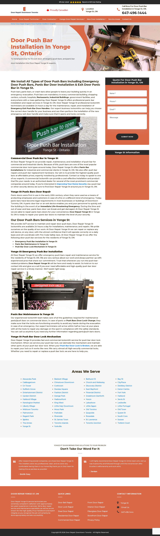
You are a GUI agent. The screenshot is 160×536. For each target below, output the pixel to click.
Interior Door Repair (96, 507)
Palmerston (28, 413)
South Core (122, 416)
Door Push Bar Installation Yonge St (43, 24)
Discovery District (93, 386)
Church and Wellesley (95, 382)
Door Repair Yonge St (23, 24)
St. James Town (61, 420)
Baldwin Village (61, 379)
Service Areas (114, 19)
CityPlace (122, 382)
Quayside (90, 413)
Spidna (26, 420)
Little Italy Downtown (63, 406)
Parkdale (58, 413)
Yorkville (58, 426)
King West (58, 403)
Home (14, 19)
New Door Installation (96, 19)
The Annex (27, 423)
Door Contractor (49, 19)
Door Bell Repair (65, 503)
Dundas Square (61, 389)
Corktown (58, 386)
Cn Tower (27, 386)
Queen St (122, 413)
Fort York (122, 393)
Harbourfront (60, 399)
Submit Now (127, 137)
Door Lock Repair (65, 507)
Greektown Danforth (95, 396)
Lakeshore (90, 403)
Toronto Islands (61, 423)
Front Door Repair (95, 503)
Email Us (125, 507)
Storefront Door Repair (98, 516)
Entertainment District (32, 393)
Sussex (121, 420)
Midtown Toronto (30, 409)
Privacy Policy (94, 520)
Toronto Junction (93, 423)
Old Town (122, 409)
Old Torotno (91, 409)
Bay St (120, 379)
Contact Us (126, 19)
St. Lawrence (91, 420)
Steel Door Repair (66, 511)
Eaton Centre (123, 389)
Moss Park (59, 409)
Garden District (29, 396)
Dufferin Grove (29, 389)
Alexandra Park (29, 379)
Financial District (93, 393)
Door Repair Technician (29, 19)
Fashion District (61, 393)
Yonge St (26, 426)
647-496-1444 (134, 13)
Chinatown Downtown (64, 382)
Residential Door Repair (68, 516)
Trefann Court (124, 423)
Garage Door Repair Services (71, 19)
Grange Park (59, 396)
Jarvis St (121, 399)
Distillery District (125, 386)
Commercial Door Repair (69, 520)
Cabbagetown (29, 382)
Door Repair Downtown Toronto (78, 532)
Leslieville (122, 403)
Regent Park (28, 416)
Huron (88, 399)
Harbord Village (29, 399)
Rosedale (90, 416)
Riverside (58, 416)
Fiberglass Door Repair (98, 511)
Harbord (121, 396)
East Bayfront (92, 389)
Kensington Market (31, 403)
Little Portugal (124, 406)
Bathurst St (91, 379)
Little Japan (91, 406)
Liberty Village (29, 406)
